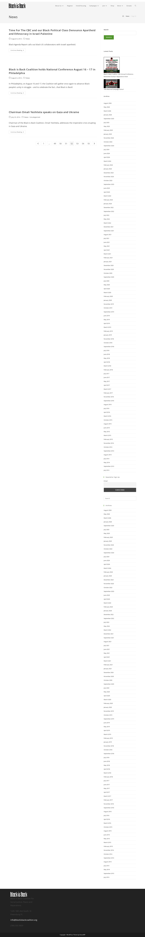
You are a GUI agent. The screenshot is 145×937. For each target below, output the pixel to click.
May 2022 (107, 219)
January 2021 (108, 262)
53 (77, 143)
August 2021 (107, 234)
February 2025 (108, 130)
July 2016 (106, 408)
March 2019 (107, 327)
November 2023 (109, 177)
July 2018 (106, 350)
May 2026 (107, 107)
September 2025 (109, 119)
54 (83, 143)
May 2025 (107, 126)
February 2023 (108, 200)
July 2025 (106, 122)
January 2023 (108, 204)
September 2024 (109, 146)
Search (106, 30)
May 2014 (107, 462)
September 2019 (109, 312)
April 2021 (107, 250)
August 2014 (107, 455)
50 (60, 143)
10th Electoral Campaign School (114, 89)
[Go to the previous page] (38, 143)
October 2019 (108, 308)
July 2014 (106, 459)
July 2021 (106, 238)
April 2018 (107, 362)
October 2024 (108, 142)
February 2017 (108, 393)
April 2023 (107, 192)
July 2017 (106, 374)
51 (66, 143)
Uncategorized (35, 117)
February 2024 (108, 165)
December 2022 (108, 207)
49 (55, 143)
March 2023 (107, 196)
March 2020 (107, 292)
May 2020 (107, 285)
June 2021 (107, 242)
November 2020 (109, 269)
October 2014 (108, 447)
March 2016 (107, 416)
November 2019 (109, 304)
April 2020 (107, 289)
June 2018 (107, 354)
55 (89, 143)
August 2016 (107, 404)
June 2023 (107, 188)
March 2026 (107, 111)
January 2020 (108, 300)
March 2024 (107, 161)
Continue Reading (18, 50)
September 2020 (109, 277)
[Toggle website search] (135, 6)
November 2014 (109, 443)
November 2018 (109, 339)
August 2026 (107, 103)
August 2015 (107, 424)
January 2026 (108, 115)
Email (106, 481)
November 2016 (109, 397)
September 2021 (109, 231)
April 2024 (107, 157)
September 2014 (109, 451)
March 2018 (107, 366)
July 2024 (106, 149)
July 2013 (106, 470)
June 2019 (107, 316)
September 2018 (109, 346)
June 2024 (107, 153)
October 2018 (108, 343)
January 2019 (108, 335)
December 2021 (108, 227)
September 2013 (109, 466)
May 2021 (107, 246)
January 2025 (108, 134)
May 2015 (107, 432)
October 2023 (108, 180)
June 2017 (107, 377)
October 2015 (108, 420)
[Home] (123, 16)
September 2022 (109, 211)
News (28, 39)
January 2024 (108, 169)
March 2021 (107, 254)
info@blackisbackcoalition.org (23, 920)
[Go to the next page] (94, 143)
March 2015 (107, 435)
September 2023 (109, 184)
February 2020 (108, 296)
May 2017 (107, 381)
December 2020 (108, 265)
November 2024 (109, 138)
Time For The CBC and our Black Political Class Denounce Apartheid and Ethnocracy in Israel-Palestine (52, 32)
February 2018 (108, 370)
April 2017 (107, 385)
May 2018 (107, 358)
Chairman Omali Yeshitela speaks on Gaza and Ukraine (44, 112)
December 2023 (108, 173)
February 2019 (108, 331)
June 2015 (107, 428)
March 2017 (107, 389)
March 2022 (107, 223)
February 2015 (108, 439)
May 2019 (107, 320)
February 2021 (108, 258)
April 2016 (107, 412)
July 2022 (106, 215)
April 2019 (107, 323)
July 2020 (106, 281)
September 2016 (109, 401)
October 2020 (108, 273)
